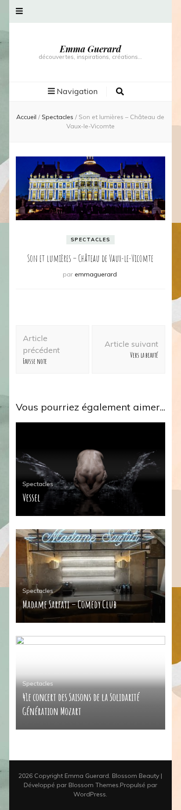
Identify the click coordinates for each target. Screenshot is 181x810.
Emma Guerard (90, 48)
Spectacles (91, 239)
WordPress (89, 794)
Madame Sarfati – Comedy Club (69, 604)
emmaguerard (96, 274)
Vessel (31, 497)
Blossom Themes (94, 785)
